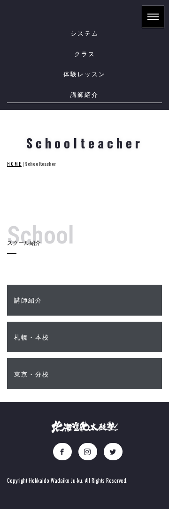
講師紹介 (84, 94)
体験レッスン (84, 73)
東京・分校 (33, 373)
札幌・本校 (33, 336)
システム (84, 32)
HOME (14, 164)
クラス (84, 53)
